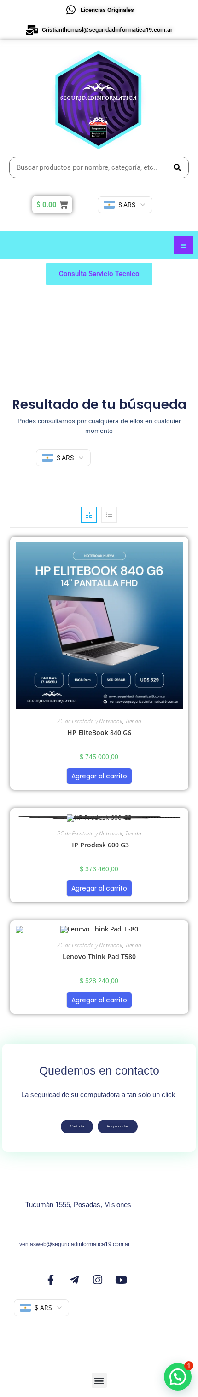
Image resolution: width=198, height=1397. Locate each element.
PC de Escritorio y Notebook (89, 721)
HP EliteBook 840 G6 (99, 732)
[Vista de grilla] (89, 515)
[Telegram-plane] (74, 1279)
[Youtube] (121, 1279)
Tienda (133, 721)
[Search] (177, 167)
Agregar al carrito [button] (99, 776)
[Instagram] (97, 1279)
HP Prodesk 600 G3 (99, 844)
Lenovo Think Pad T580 (99, 956)
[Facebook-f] (50, 1279)
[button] (99, 1380)
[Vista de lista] (109, 515)
